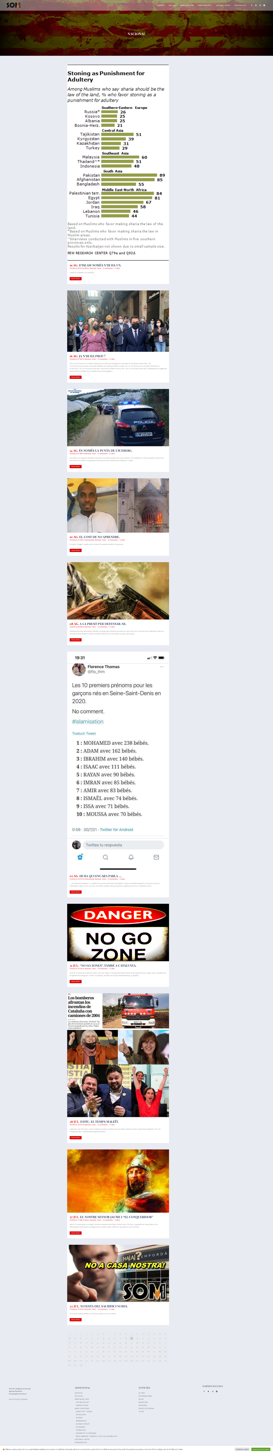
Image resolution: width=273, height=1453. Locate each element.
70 (160, 1347)
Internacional (89, 540)
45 (120, 1342)
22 (92, 1338)
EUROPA (79, 1418)
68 (149, 1347)
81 (120, 1351)
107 (165, 1356)
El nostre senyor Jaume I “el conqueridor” (116, 1217)
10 (126, 1333)
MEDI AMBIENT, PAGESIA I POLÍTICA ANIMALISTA (96, 1436)
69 (154, 1347)
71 (165, 1347)
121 (143, 1360)
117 (120, 1360)
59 (98, 1347)
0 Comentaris (108, 268)
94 (92, 1356)
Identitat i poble (84, 1411)
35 (165, 1338)
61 (109, 1347)
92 (81, 1356)
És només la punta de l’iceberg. (105, 450)
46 (126, 1342)
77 (98, 1351)
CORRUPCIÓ (81, 1430)
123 (154, 1360)
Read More (75, 279)
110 (80, 1360)
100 (126, 1356)
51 (154, 1342)
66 (137, 1347)
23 (98, 1338)
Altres (86, 268)
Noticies (79, 1396)
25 (109, 1338)
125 (165, 1360)
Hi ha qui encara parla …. (100, 876)
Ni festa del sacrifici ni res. (104, 1306)
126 (69, 1365)
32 (148, 1338)
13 (143, 1333)
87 (154, 1351)
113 (98, 1360)
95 (98, 1356)
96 (103, 1356)
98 (115, 1356)
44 (115, 1342)
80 (115, 1351)
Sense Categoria (146, 1408)
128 (80, 1365)
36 (69, 1342)
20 (81, 1338)
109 (75, 1360)
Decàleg (79, 1393)
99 (120, 1356)
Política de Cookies (18, 1399)
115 (109, 1360)
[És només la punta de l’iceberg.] (118, 417)
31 (143, 1338)
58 (92, 1347)
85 (143, 1351)
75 (86, 1351)
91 (75, 1356)
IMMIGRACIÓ (81, 1421)
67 (143, 1347)
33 (154, 1338)
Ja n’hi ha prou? (92, 356)
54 (69, 1347)
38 (81, 1342)
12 (137, 1333)
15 (154, 1333)
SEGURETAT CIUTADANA (86, 1433)
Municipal (143, 1402)
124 (160, 1360)
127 (75, 1365)
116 (114, 1360)
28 (126, 1338)
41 (98, 1342)
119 (131, 1360)
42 (103, 1342)
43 (109, 1342)
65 (131, 1347)
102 (137, 1356)
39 (86, 1342)
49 (143, 1342)
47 (132, 1342)
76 (92, 1351)
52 (160, 1342)
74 (81, 1351)
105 (154, 1356)
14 (148, 1333)
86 (149, 1351)
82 (126, 1351)
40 (92, 1342)
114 (103, 1360)
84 (137, 1351)
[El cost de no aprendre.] (118, 505)
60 (103, 1347)
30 (137, 1338)
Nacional (93, 268)
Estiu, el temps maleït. (99, 1122)
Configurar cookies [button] (242, 1449)
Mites (141, 1399)
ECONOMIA (80, 1427)
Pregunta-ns (81, 1442)
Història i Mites (82, 1439)
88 (160, 1351)
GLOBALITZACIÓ (83, 1424)
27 (120, 1338)
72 (69, 1351)
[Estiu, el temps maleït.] (118, 1055)
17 (165, 1333)
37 (75, 1342)
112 (92, 1360)
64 (126, 1347)
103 (143, 1356)
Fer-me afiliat (82, 1402)
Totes (99, 268)
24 (103, 1338)
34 (160, 1338)
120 (137, 1360)
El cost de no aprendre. (99, 537)
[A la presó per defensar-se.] (118, 590)
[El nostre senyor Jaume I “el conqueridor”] (118, 1181)
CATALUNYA (81, 1415)
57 (86, 1347)
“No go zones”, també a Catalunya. (108, 965)
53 (165, 1342)
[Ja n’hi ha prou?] (118, 321)
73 (75, 1351)
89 (165, 1351)
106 (159, 1356)
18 (69, 1338)
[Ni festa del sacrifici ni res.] (118, 1273)
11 (131, 1333)
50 (149, 1342)
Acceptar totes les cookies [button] (261, 1449)
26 (115, 1338)
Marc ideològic (82, 1408)
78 (103, 1351)
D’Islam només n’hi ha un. (100, 265)
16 (160, 1333)
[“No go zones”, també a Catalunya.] (118, 932)
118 (126, 1360)
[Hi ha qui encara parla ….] (118, 762)
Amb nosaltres (82, 1399)
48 (137, 1342)
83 (132, 1351)
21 (86, 1338)
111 (86, 1360)
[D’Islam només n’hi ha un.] (118, 162)
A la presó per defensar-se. (103, 624)
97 (109, 1356)
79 (109, 1351)
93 (86, 1356)
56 (81, 1347)
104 (148, 1356)
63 (120, 1347)
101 (131, 1356)
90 (69, 1356)
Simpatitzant (82, 1405)
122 (148, 1360)
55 (75, 1347)
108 (69, 1360)
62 (115, 1347)
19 (75, 1338)
